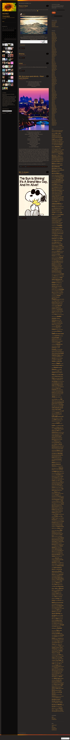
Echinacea (61, 259)
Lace (56, 406)
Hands (62, 353)
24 (5, 37)
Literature (61, 419)
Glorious (55, 331)
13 (11, 33)
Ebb (59, 259)
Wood (61, 701)
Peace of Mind (57, 493)
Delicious (53, 245)
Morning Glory (60, 455)
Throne (53, 652)
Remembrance (54, 540)
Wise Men (59, 696)
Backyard (55, 151)
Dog (63, 251)
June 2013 (53, 115)
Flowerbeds (53, 297)
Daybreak (57, 240)
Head (54, 359)
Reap (57, 534)
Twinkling (60, 665)
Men (56, 439)
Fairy (56, 277)
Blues (56, 175)
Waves (62, 678)
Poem (53, 508)
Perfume (59, 496)
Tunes (53, 665)
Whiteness (53, 685)
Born (61, 176)
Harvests (61, 358)
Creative (53, 227)
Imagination (54, 389)
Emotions (53, 265)
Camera (60, 191)
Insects (53, 392)
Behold (60, 157)
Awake (57, 148)
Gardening (54, 320)
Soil (55, 596)
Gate (59, 321)
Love (33, 166)
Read (62, 533)
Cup (55, 233)
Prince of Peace (54, 521)
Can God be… (54, 25)
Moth (60, 456)
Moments (59, 448)
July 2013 (53, 114)
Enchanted (57, 265)
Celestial (60, 196)
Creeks (61, 229)
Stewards (53, 620)
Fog (63, 299)
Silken (62, 584)
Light (56, 416)
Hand (59, 353)
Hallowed (56, 353)
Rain (61, 530)
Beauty (54, 156)
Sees (59, 572)
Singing (61, 586)
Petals (62, 497)
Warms (58, 676)
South (55, 604)
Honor (61, 376)
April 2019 (53, 32)
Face (55, 275)
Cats (59, 195)
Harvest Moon (57, 358)
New (52, 471)
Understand (53, 666)
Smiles (58, 591)
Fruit (53, 312)
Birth (59, 163)
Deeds (57, 243)
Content (59, 221)
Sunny (61, 633)
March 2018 (53, 47)
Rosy (61, 554)
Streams (55, 624)
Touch (60, 657)
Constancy (56, 221)
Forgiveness (54, 303)
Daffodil (59, 233)
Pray (61, 516)
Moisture (53, 448)
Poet (60, 508)
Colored (56, 214)
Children (58, 203)
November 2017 (54, 52)
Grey (57, 347)
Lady (58, 406)
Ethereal (62, 268)
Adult (58, 131)
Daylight (60, 240)
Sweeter (56, 638)
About (3, 21)
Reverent (57, 544)
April (59, 141)
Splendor (54, 613)
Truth (53, 663)
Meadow (53, 435)
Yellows (53, 711)
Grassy (56, 342)
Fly (62, 299)
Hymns (61, 386)
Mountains (59, 459)
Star (52, 618)
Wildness (60, 688)
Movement (58, 460)
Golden (58, 333)
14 (13, 33)
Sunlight (58, 633)
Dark (61, 236)
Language (61, 407)
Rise (55, 550)
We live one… (54, 24)
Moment (56, 448)
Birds (53, 163)
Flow (56, 295)
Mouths (56, 460)
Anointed (53, 140)
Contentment (54, 222)
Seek (58, 572)
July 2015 (53, 85)
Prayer (53, 518)
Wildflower (60, 687)
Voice (53, 675)
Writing (57, 708)
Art (59, 143)
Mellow (60, 436)
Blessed (53, 166)
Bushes (58, 188)
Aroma (55, 143)
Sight (61, 581)
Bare (55, 152)
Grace (57, 337)
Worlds (63, 704)
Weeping (53, 682)
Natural (57, 468)
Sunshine (62, 635)
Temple (53, 644)
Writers (55, 708)
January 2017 (54, 64)
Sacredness (60, 558)
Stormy (53, 623)
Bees (59, 156)
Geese (53, 323)
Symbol (54, 639)
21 (13, 35)
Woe (52, 697)
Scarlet (55, 564)
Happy (58, 355)
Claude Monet (59, 209)
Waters (59, 678)
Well (58, 682)
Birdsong (56, 163)
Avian (55, 148)
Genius (61, 323)
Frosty (60, 311)
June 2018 (53, 44)
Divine (58, 251)
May (62, 433)
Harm (52, 356)
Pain (61, 481)
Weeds (58, 681)
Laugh (56, 409)
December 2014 (54, 94)
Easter (57, 259)
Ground (54, 349)
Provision (56, 525)
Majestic (62, 428)
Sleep (62, 588)
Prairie (63, 514)
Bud (54, 187)
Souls (56, 602)
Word (61, 702)
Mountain (55, 459)
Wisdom (54, 696)
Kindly (57, 402)
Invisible (62, 392)
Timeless (42, 166)
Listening (58, 419)
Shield (56, 579)
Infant (60, 389)
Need (55, 469)
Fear (56, 282)
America (60, 136)
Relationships (60, 539)
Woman (54, 697)
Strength (62, 624)
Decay (60, 242)
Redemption (55, 536)
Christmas (56, 208)
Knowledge (61, 404)
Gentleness (56, 324)
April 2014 (53, 103)
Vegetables (58, 669)
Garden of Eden (58, 320)
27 (11, 37)
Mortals (56, 456)
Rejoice (62, 537)
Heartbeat (54, 365)
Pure (55, 526)
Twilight (56, 665)
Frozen (62, 311)
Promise (53, 522)
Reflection (60, 536)
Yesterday (55, 711)
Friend (58, 309)
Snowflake (60, 593)
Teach (53, 642)
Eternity (59, 268)
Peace (55, 492)
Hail (63, 351)
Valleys (53, 669)
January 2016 (54, 78)
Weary (55, 680)
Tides (57, 654)
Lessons (59, 414)
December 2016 (54, 65)
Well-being (60, 682)
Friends (60, 309)
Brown (61, 185)
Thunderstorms (54, 654)
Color (53, 214)
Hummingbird (56, 384)
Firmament (61, 292)
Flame (54, 293)
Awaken (59, 148)
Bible (55, 161)
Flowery (58, 299)
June (52, 402)
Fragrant (57, 307)
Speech (56, 608)
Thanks (61, 647)
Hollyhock (57, 372)
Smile (55, 591)
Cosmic (59, 222)
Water (55, 678)
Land (53, 407)
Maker (56, 430)
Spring (37, 166)
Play (52, 505)
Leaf (63, 410)
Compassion (54, 218)
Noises (63, 471)
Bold (63, 175)
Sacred (57, 558)
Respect (53, 541)
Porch (58, 512)
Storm (58, 621)
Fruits (55, 314)
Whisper (55, 684)
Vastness (55, 669)
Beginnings (57, 157)
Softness (53, 596)
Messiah (57, 442)
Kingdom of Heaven (58, 403)
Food (58, 301)
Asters (52, 144)
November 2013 (54, 109)
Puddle (59, 525)
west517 (23, 14)
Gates (61, 321)
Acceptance (57, 130)
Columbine (55, 216)
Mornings (53, 456)
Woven (59, 706)
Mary (55, 433)
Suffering (53, 628)
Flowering (57, 297)
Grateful (58, 342)
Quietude (53, 530)
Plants (62, 504)
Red (53, 536)
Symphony (57, 639)
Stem (59, 618)
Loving (57, 427)
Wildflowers (54, 688)
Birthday (61, 163)
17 (5, 35)
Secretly (56, 569)
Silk (60, 584)
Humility (53, 384)
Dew (53, 249)
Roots (53, 554)
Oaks (59, 476)
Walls (53, 676)
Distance (53, 251)
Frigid (56, 311)
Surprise (55, 636)
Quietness (61, 528)
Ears (58, 258)
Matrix (61, 433)
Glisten (62, 329)
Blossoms (54, 173)
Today (56, 656)
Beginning (53, 157)
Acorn (60, 130)
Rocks (61, 551)
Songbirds (60, 598)
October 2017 (54, 53)
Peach (60, 493)
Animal (58, 139)
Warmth (60, 676)
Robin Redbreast (56, 551)
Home (56, 376)
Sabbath (53, 556)
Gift (57, 326)
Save (63, 562)
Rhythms (54, 547)
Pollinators (57, 511)
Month (53, 450)
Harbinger (61, 355)
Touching (53, 658)
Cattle (60, 195)
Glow (61, 331)
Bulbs (53, 188)
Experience (60, 272)
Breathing (59, 181)
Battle (59, 152)
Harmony (59, 356)
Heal (58, 359)
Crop (62, 230)
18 (7, 35)
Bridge (53, 184)
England (58, 266)
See (61, 569)
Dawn (61, 238)
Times (62, 654)
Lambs (60, 406)
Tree (57, 660)
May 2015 (53, 88)
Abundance (53, 130)
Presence (54, 519)
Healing (53, 361)
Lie (61, 414)
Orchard (61, 480)
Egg (59, 261)
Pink (62, 501)
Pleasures (57, 506)
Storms (61, 621)
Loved (56, 425)
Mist (55, 447)
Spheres (58, 608)
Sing (59, 586)
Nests (62, 469)
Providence (53, 525)
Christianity (60, 206)
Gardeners (58, 318)
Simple (57, 586)
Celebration (57, 196)
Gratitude (58, 344)
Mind (55, 444)
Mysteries (54, 464)
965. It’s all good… (24, 172)
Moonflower (57, 451)
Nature (61, 468)
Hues (60, 379)
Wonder (54, 699)
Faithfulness (28, 166)
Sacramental (60, 556)
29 (15, 37)
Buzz (61, 190)
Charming (53, 200)
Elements (57, 262)
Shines (61, 579)
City (56, 209)
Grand (58, 339)
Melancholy (57, 436)
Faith (61, 277)
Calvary (58, 191)
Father (54, 282)
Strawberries (61, 623)
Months (55, 450)
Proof (59, 522)
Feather (54, 284)
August (60, 144)
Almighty (53, 134)
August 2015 (54, 84)
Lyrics (62, 427)
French (61, 308)
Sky (60, 588)
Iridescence (55, 393)
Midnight (60, 442)
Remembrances (58, 540)
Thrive (62, 651)
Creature (53, 229)
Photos (57, 501)
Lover (53, 427)
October (56, 477)
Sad (55, 559)
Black (53, 165)
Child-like (58, 201)
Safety (62, 559)
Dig (57, 249)
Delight (60, 245)
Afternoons (53, 133)
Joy (61, 399)
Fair (52, 277)
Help (59, 369)
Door (52, 252)
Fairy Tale (58, 277)
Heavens (54, 369)
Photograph (56, 499)
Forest (53, 302)
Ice (63, 386)
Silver (54, 586)
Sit (54, 588)
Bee (57, 156)
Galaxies (55, 316)
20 (11, 35)
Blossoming (58, 171)
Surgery (53, 636)
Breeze (53, 182)
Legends (53, 414)
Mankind (53, 432)
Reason (59, 534)
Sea (63, 565)
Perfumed (62, 496)
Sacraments (53, 558)
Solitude (60, 596)
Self (61, 572)
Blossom (54, 171)
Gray (61, 344)
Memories (60, 437)
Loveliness (59, 425)
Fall (30, 166)
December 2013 (54, 108)
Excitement (54, 271)
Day (55, 240)
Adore (56, 131)
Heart (58, 363)
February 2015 (54, 91)
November (58, 474)
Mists (57, 447)
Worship (53, 706)
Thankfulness (57, 647)
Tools (56, 657)
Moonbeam (61, 450)
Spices (63, 608)
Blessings (54, 168)
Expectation (56, 272)
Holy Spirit (60, 374)
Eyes (63, 274)
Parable (58, 484)
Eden (57, 261)
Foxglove (53, 305)
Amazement (54, 136)
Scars (58, 564)
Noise (60, 471)
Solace (58, 596)
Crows (59, 232)
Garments (57, 321)
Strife (52, 626)
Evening (56, 269)
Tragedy (56, 658)
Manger (60, 430)
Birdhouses (61, 161)
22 (15, 35)
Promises (57, 522)
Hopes (58, 378)
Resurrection (61, 541)
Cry (61, 232)
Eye (60, 274)
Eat (58, 259)
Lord (32, 166)
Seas (52, 567)
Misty (59, 447)
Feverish (57, 289)
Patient (59, 490)
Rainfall (53, 533)
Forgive (59, 302)
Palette (60, 483)
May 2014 (53, 102)
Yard (53, 709)
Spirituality (56, 611)
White (62, 684)
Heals (56, 361)
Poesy (58, 508)
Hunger (53, 385)
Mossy (58, 456)
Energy (55, 266)
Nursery (53, 476)
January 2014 (54, 107)
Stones (53, 621)
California (53, 191)
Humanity (55, 382)
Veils (62, 669)
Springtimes (58, 615)
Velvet (53, 670)
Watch (53, 678)
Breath (58, 180)
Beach (61, 152)
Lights (62, 416)
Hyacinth (53, 386)
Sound (58, 602)
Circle (53, 209)
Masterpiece (58, 433)
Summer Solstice (54, 630)
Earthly (53, 259)
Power (56, 514)
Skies (56, 588)
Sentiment (56, 574)
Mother (53, 457)
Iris (57, 393)
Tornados (58, 657)
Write (61, 706)
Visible (56, 673)
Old (58, 477)
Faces (57, 275)
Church (59, 208)
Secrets (58, 569)
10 (5, 33)
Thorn (55, 650)
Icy (52, 388)
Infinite (62, 389)
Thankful (53, 647)
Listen (55, 419)
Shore (63, 579)
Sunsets (58, 635)
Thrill (57, 651)
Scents (53, 565)
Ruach (63, 554)
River (58, 550)
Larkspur (53, 409)
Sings (53, 588)
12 (9, 33)
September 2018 (54, 40)
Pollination (53, 511)
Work (56, 704)
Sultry (56, 628)
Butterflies (54, 190)
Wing (58, 692)
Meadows (57, 435)
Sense (63, 572)
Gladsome (57, 329)
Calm (56, 191)
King (63, 402)
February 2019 (54, 34)
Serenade (53, 575)
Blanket (55, 165)
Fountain (57, 303)
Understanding (58, 666)
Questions (55, 528)
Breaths (62, 181)
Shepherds (53, 579)
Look (55, 423)
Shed (54, 578)
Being (62, 157)
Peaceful (59, 492)
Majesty (53, 430)
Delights (56, 246)
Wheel (53, 684)
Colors (62, 214)
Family (57, 280)
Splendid (59, 611)
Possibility (53, 514)
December (54, 243)
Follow (54, 12)
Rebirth (61, 534)
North (58, 473)
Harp (61, 356)
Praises (59, 516)
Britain (58, 184)
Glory (58, 331)
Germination (54, 326)
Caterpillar (53, 195)
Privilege (62, 521)
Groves (59, 349)
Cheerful (60, 200)
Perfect (56, 496)
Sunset (55, 635)
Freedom (53, 308)
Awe (56, 149)
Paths (53, 490)
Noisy (52, 473)
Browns (53, 187)
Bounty (63, 176)
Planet (63, 502)
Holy (53, 374)
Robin (53, 551)
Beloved (61, 158)
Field (60, 289)
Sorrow (59, 600)
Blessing (58, 166)
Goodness (57, 335)
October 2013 (54, 110)
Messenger (53, 442)
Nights (58, 471)
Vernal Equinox (56, 670)
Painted (53, 483)
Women (60, 697)
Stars (57, 618)
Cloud (58, 210)
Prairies (53, 516)
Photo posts (53, 718)
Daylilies (53, 242)
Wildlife (57, 688)
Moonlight (53, 453)
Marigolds (59, 432)
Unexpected (62, 666)
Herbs (61, 369)
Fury (63, 314)
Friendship (53, 311)
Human (55, 381)
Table (59, 639)
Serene (56, 575)
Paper (55, 484)
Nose (63, 473)
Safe (60, 559)
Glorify (53, 331)
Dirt (61, 249)
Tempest (61, 642)
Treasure (61, 658)
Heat (60, 365)
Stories (55, 621)
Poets (56, 509)
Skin (58, 588)
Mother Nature (57, 457)
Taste (58, 641)
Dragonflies (61, 252)
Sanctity (58, 561)
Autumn (57, 146)
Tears (58, 642)
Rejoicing (56, 539)
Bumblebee (55, 188)
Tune (61, 663)
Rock (59, 551)
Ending (61, 265)
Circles (55, 209)
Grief (59, 347)
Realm (52, 534)
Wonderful (58, 699)
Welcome (55, 682)
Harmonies (55, 356)
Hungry (58, 385)
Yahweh (61, 708)
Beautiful (60, 153)
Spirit (57, 609)
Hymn (59, 386)
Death (58, 242)
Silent (55, 584)
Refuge (59, 537)
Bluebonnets (53, 175)
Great (53, 346)
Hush (62, 385)
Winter (44, 166)
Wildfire (57, 687)
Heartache (61, 363)
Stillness (58, 620)
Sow (57, 604)
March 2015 (53, 90)
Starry (55, 618)
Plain (58, 502)
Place (54, 502)
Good (62, 333)
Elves (62, 262)
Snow (57, 593)
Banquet (53, 152)
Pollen (58, 509)
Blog (58, 168)
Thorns (57, 650)
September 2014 (54, 97)
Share (53, 578)
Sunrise (53, 635)
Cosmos (61, 222)
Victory (60, 670)
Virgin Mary (53, 673)
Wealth (53, 680)
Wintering (21, 54)
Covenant (53, 225)
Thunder (58, 652)
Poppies (53, 512)
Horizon (61, 378)
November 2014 (54, 95)
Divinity (61, 251)
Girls (61, 326)
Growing (53, 350)
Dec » (5, 41)
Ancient (53, 137)
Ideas (55, 388)
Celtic (63, 196)
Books (59, 176)
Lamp (62, 406)
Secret (53, 569)
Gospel (53, 337)
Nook (54, 473)
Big (56, 161)
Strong (54, 626)
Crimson (55, 230)
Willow (62, 688)
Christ (53, 206)
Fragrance (59, 305)
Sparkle (62, 605)
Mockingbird (61, 447)
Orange (53, 480)
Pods (61, 506)
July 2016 (53, 71)
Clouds (53, 212)
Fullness (58, 314)
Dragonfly (53, 254)
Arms (53, 143)
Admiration (53, 131)
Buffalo (59, 187)
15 (15, 33)
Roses (58, 554)
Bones (54, 176)
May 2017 (53, 59)
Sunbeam (60, 630)
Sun (57, 630)
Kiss (52, 404)
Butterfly (58, 190)
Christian (56, 206)
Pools (62, 511)
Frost (58, 311)
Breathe (62, 179)
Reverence (54, 544)
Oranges (56, 480)
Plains (59, 502)
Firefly (57, 292)
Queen (53, 528)
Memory (53, 439)
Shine (58, 579)
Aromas (57, 143)
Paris (35, 166)
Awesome (58, 149)
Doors (55, 252)
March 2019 (53, 33)
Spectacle (53, 608)
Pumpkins (53, 526)
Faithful (53, 279)
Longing (53, 423)
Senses (53, 574)
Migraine (53, 444)
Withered (62, 696)
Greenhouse (54, 347)
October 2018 (54, 39)
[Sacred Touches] (9, 11)
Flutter (61, 299)
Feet (56, 287)
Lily (54, 418)
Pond (60, 511)
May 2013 (53, 116)
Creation (59, 225)
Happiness (54, 355)
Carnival (60, 194)
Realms (55, 534)
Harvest (53, 358)
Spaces (55, 605)
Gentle (53, 324)
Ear (56, 257)
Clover (59, 212)
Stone (61, 620)
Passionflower (61, 487)
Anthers (58, 140)
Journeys (58, 399)
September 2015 (54, 83)
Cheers (63, 200)
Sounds (61, 602)
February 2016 (54, 77)
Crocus (60, 230)
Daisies (53, 235)
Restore (58, 541)
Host (52, 379)
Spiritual (53, 611)
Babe (63, 149)
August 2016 (54, 70)
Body (61, 175)
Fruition (53, 314)
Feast (59, 282)
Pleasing (60, 505)
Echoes (54, 261)
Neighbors (57, 469)
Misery (53, 447)
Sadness (57, 559)
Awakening (53, 149)
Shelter (59, 578)
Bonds (52, 176)
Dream (58, 254)
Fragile (56, 305)
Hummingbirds (61, 384)
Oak (58, 476)
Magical (59, 428)
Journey (55, 399)
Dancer (61, 235)
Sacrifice (53, 559)
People (57, 494)
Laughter (59, 409)
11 (7, 33)
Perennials (53, 496)
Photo (53, 499)
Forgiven (61, 302)
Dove (56, 252)
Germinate (59, 324)
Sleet (53, 590)
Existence (59, 271)
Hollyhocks (60, 372)
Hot (54, 379)
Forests (56, 302)
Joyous (55, 400)
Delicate (61, 243)
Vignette (62, 670)
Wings (60, 692)
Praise (56, 516)
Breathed (53, 181)
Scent (60, 564)
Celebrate (53, 196)
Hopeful (56, 378)
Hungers (55, 385)
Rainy (57, 533)
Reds (58, 536)
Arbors (61, 141)
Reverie (60, 544)
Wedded (53, 681)
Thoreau (53, 650)
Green (58, 346)
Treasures (54, 660)
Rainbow (53, 531)
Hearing (53, 363)
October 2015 (54, 82)
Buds (57, 187)
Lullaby (60, 427)
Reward (63, 544)
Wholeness (58, 685)
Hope (53, 378)
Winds (53, 692)
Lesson (57, 414)
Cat (61, 194)
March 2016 (53, 76)
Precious (62, 518)
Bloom (53, 170)
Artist (61, 143)
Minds (58, 444)
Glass (60, 329)
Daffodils (61, 233)
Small (56, 590)
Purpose (62, 526)
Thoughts (61, 650)
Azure (61, 149)
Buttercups (60, 188)
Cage (63, 190)
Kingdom (53, 403)
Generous (55, 323)
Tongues (53, 657)
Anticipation (60, 140)
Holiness (54, 372)
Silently (58, 584)
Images (59, 388)
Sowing (61, 604)
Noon (56, 473)
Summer (39, 166)
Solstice (53, 598)
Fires (59, 292)
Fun (59, 314)
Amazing (57, 136)
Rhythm (61, 545)
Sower (59, 604)
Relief (62, 539)
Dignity (59, 249)
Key (54, 402)
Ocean (62, 476)
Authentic (53, 146)
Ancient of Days (57, 137)
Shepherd (62, 578)
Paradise (60, 484)
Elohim (60, 262)
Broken (60, 184)
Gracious (53, 339)
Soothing (56, 600)
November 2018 (54, 38)
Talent (63, 639)
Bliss (57, 168)
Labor (52, 406)
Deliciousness (57, 245)
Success (60, 626)
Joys (57, 400)
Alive (60, 133)
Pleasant (58, 505)
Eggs (61, 261)
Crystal (53, 233)
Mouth (53, 460)
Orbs (58, 480)
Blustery (58, 175)
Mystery (54, 466)
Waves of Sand (23, 6)
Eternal (56, 268)
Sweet (53, 638)
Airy (57, 133)
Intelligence (59, 392)
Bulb (62, 187)
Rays (60, 533)
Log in (53, 726)
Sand (57, 562)
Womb (57, 697)
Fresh (53, 309)
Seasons (59, 567)
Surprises (58, 636)
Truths (55, 663)
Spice (61, 608)
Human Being (59, 381)
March (57, 432)
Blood (61, 168)
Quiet (58, 528)
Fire (52, 292)
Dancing (55, 236)
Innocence (59, 391)
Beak (62, 152)
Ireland (53, 393)
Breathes (56, 181)
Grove (57, 349)
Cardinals (55, 194)
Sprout (62, 615)
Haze (52, 359)
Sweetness (60, 638)
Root (59, 553)
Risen (56, 550)
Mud (61, 460)
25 (7, 37)
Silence (58, 582)
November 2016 (54, 66)
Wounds (56, 706)
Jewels (53, 399)
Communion (57, 217)
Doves (59, 252)
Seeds (60, 571)
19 (9, 35)
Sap (58, 562)
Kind (55, 402)
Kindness (60, 402)
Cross (55, 232)
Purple (58, 526)
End (59, 265)
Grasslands (53, 342)
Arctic (63, 141)
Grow (61, 349)
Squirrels (53, 616)
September (61, 574)
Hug (62, 379)
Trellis (62, 660)
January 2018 (54, 50)
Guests (53, 351)
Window (56, 690)
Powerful (60, 514)
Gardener (54, 318)
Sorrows (62, 600)
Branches (61, 177)
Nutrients (56, 476)
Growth (55, 350)
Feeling (61, 286)
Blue (57, 173)
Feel (58, 286)
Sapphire (60, 562)
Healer (61, 359)
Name (53, 468)
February (53, 286)
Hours (56, 379)
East (55, 259)
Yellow (61, 710)
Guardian (60, 350)
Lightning (59, 416)
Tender (59, 644)
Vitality (60, 673)
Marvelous (53, 433)
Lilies (53, 418)
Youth (60, 711)
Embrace (53, 263)
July (63, 400)
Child (56, 201)
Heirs (57, 369)
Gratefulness (54, 344)
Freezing (59, 308)
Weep (61, 681)
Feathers (57, 284)
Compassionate (59, 218)
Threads (55, 651)
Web (61, 680)
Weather (58, 680)
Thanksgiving (54, 648)
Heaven (56, 367)
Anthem (55, 140)
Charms (56, 200)
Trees (59, 660)
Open (61, 477)
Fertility (55, 289)
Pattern (61, 490)
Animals (60, 139)
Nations (55, 468)
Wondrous (58, 701)
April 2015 (53, 89)
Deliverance (60, 246)
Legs (55, 414)
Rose (56, 554)
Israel (59, 393)
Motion (53, 459)
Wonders (54, 701)
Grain (56, 339)
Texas (59, 645)
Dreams (53, 255)
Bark (57, 152)
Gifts (59, 326)
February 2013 (54, 120)
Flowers (54, 299)
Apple (55, 141)
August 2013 (54, 113)
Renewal (61, 540)
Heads (56, 359)
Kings (62, 403)
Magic (55, 428)
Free (60, 307)
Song (57, 598)
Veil (61, 669)
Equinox (53, 268)
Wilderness (54, 687)
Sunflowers (54, 633)
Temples (56, 644)
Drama (56, 254)
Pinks (52, 502)
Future (53, 316)
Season (55, 567)
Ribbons (57, 547)
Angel (61, 137)
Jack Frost (61, 393)
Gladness (54, 329)
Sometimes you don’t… (55, 26)
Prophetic (61, 522)
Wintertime (58, 694)
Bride (59, 182)
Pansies (53, 484)
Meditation (53, 436)
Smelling (61, 590)
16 (3, 35)
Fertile (53, 289)
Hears (55, 363)
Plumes (60, 506)
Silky (52, 586)
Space (53, 605)
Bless (61, 165)
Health (58, 361)
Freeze (56, 308)
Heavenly (60, 367)
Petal (60, 497)
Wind (53, 690)
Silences (53, 584)
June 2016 (53, 72)
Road (62, 550)
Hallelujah (53, 353)
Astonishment (56, 144)
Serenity (58, 575)
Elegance (55, 262)
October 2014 (54, 96)
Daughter (58, 238)
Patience (55, 490)
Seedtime (53, 572)
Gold (56, 333)
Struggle (57, 626)
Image (57, 388)
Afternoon (60, 131)
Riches (61, 547)
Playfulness (54, 505)
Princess (57, 521)
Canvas (53, 194)
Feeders (56, 286)
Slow (54, 590)
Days (55, 242)
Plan (61, 502)
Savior (53, 564)
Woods (56, 702)
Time (59, 654)
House (58, 379)
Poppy (56, 512)
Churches (62, 208)
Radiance (58, 530)
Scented (62, 564)
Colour (52, 216)
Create (56, 225)
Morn (57, 453)
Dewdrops (55, 249)
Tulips (59, 663)
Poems (55, 508)
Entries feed (53, 727)
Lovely (62, 425)
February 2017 (54, 63)
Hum (53, 381)
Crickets (53, 230)
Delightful (53, 246)
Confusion (53, 221)
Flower (59, 295)
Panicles (62, 483)
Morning (60, 453)
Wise (57, 696)
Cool (57, 222)
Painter (55, 483)
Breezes (56, 182)
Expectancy (53, 272)
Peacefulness (53, 493)
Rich (59, 547)
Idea (53, 388)
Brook (56, 185)
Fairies (54, 277)
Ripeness (53, 550)
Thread (53, 651)
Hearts (57, 365)
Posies (60, 512)
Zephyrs (62, 711)
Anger (56, 139)
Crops (53, 232)
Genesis (58, 323)
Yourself (58, 711)
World (60, 704)
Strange (58, 623)
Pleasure (53, 506)
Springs (61, 613)
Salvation (55, 561)
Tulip (57, 663)
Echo (52, 261)
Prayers (56, 518)
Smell (58, 590)
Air (56, 133)
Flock (52, 295)
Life (53, 416)
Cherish (53, 201)
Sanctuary (54, 562)
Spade (57, 605)
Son (55, 598)
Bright (55, 184)
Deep (59, 243)
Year (46, 166)
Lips (61, 418)
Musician (56, 462)
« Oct (3, 41)
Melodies (54, 437)
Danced (59, 235)
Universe (56, 667)
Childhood (54, 203)
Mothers (61, 457)
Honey (59, 376)
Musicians (59, 462)
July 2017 (53, 57)
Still (55, 620)
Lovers (55, 427)
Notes (23, 48)
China (62, 203)
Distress (55, 251)
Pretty (61, 519)
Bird (58, 161)
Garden (59, 316)
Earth (61, 258)
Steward (62, 618)
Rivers (61, 550)
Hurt (60, 385)
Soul (53, 602)
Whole (56, 685)
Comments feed (54, 728)
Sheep (56, 578)
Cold (61, 212)
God (53, 333)
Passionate (57, 487)
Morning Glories (55, 455)
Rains (55, 533)
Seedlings (56, 571)
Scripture (59, 565)
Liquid (52, 419)
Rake (59, 533)
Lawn (61, 410)
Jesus (53, 397)
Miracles (54, 446)
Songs (53, 600)
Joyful (53, 400)
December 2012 (54, 122)
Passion (53, 487)
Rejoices (53, 539)
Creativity (56, 227)
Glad (57, 327)
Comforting (53, 217)
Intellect (56, 392)
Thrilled (60, 651)
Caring (58, 194)
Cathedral (56, 195)
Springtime (54, 615)
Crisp (58, 230)
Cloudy (56, 212)
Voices (56, 674)
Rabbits (56, 530)
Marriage (62, 432)
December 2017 (54, 51)
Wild (62, 685)
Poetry (53, 509)
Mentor (58, 439)
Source (53, 604)
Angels (53, 139)
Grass (53, 341)
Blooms (62, 170)
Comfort (59, 216)
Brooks (59, 185)
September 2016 (54, 69)
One (60, 477)
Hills (58, 371)
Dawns (53, 240)
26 (9, 37)
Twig (54, 665)
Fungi (61, 314)
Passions (53, 488)
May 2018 (53, 45)
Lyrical (21, 63)
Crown (57, 232)
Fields (62, 289)
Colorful (58, 214)
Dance (56, 235)
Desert (63, 246)
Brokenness (53, 185)
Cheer (58, 200)
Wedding (55, 681)
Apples (57, 141)
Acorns (62, 130)
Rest (55, 541)
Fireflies (55, 292)
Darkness (54, 238)
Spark (60, 605)
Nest (60, 469)
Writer (53, 708)
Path (62, 488)
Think (60, 648)
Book (56, 176)
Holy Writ (53, 376)
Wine (56, 692)
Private (60, 521)
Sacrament (56, 556)
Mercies (61, 439)
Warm (55, 676)
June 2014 (53, 101)
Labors (55, 406)
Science (55, 565)
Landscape (56, 407)
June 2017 (53, 58)
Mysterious (58, 464)
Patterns (53, 492)
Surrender (61, 636)
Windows (60, 690)
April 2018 (53, 46)
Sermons (61, 575)
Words (53, 704)
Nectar (53, 469)
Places (56, 502)
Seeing (56, 572)
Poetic (62, 508)
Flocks (54, 295)
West (63, 682)
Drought (59, 255)
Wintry (61, 694)
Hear (61, 361)
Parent (58, 485)
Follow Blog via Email (56, 4)
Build (60, 187)
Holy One (56, 374)
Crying (62, 232)
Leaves (57, 412)
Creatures (57, 229)
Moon (58, 450)
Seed (53, 571)
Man (58, 430)
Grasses (56, 341)
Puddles (61, 525)
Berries (53, 161)
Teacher (55, 642)
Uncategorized (54, 719)
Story (55, 623)
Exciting (57, 271)
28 (13, 37)
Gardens (54, 321)
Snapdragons (54, 593)
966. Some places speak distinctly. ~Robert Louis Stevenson (31, 77)
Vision (58, 673)
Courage (60, 223)
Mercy (55, 441)
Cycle (56, 233)
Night (55, 471)
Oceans (53, 477)
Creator (60, 227)
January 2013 (54, 121)
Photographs (61, 499)
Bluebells (60, 173)
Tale (61, 639)
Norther (61, 473)
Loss (61, 423)
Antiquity (53, 141)
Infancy (58, 389)
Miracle (60, 444)
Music (53, 462)
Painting (57, 483)
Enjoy (61, 266)
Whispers (58, 684)
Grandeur (60, 339)
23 (3, 37)
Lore (60, 423)
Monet (62, 448)
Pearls (62, 493)
